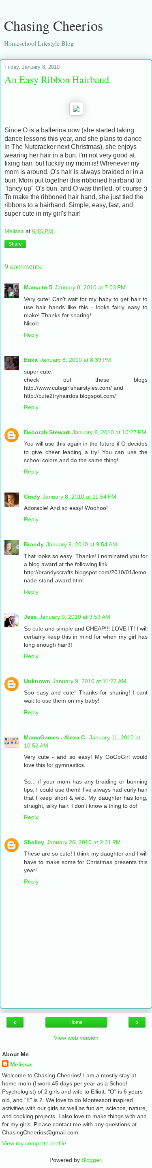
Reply (31, 334)
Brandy (34, 544)
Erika (31, 360)
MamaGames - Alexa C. (55, 737)
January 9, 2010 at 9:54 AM (81, 544)
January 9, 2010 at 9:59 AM (74, 617)
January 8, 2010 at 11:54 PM (79, 496)
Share (15, 244)
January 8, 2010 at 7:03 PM (90, 287)
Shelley (34, 842)
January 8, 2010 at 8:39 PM (75, 360)
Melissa (20, 1064)
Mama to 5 (38, 287)
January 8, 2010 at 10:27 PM (109, 432)
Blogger (91, 1160)
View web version (76, 1037)
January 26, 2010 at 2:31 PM (84, 842)
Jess (30, 617)
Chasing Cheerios (53, 25)
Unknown (37, 681)
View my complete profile (34, 1143)
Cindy (32, 496)
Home (76, 1022)
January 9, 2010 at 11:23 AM (89, 681)
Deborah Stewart (47, 432)
